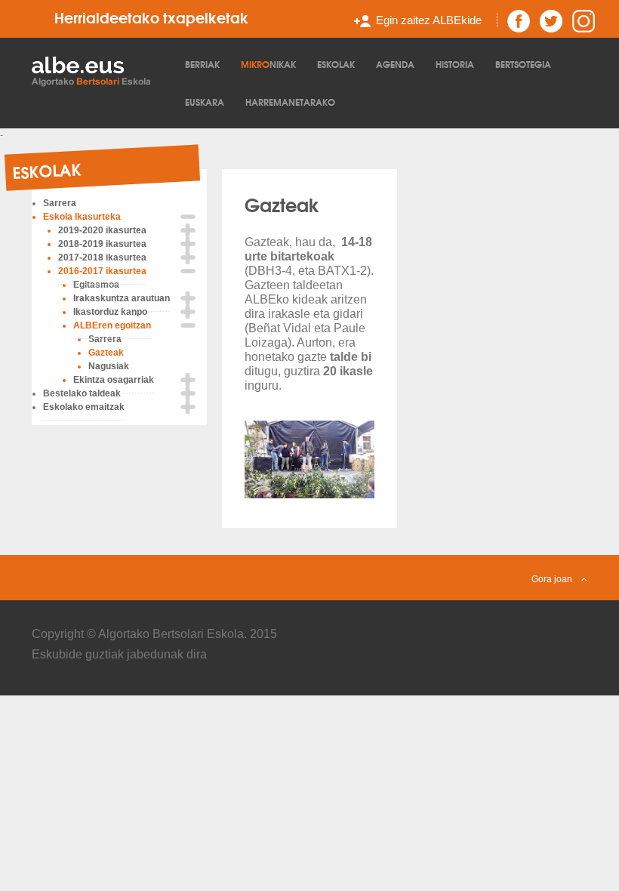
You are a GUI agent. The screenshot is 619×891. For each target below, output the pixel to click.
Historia (455, 64)
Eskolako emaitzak (84, 407)
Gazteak (282, 204)
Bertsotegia (523, 64)
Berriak (202, 64)
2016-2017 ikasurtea (102, 271)
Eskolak (336, 64)
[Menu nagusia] (100, 70)
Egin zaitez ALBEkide (429, 20)
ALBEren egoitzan (112, 325)
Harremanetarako (290, 101)
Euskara (204, 101)
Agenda (395, 64)
